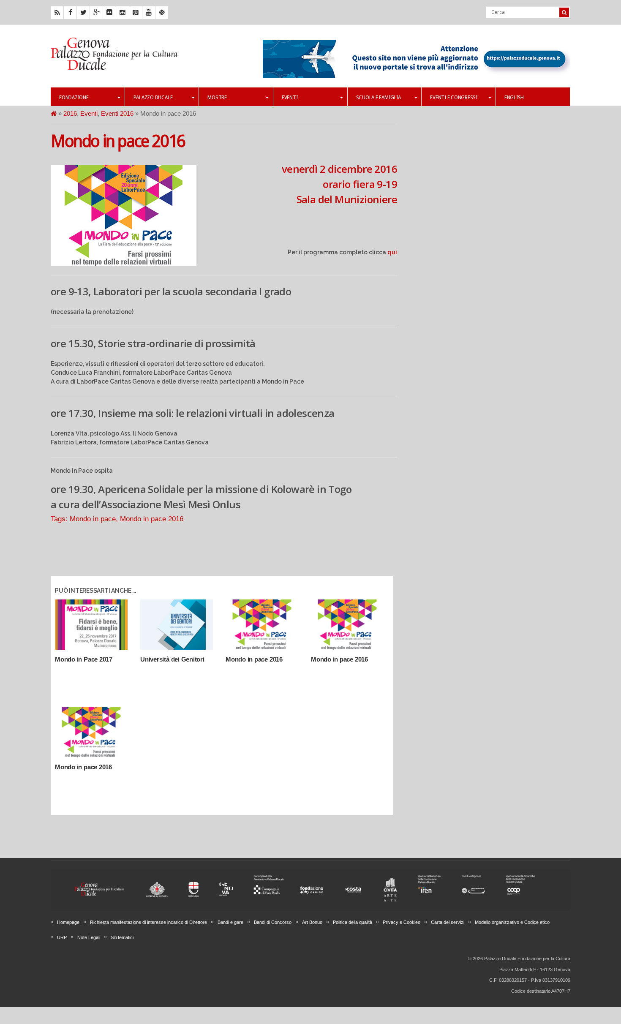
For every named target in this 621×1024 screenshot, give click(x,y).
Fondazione (74, 98)
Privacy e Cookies (401, 922)
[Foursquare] (161, 12)
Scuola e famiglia (378, 98)
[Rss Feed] (57, 12)
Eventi (290, 98)
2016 (70, 113)
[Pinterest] (135, 12)
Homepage (68, 922)
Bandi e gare (230, 922)
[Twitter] (83, 12)
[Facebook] (70, 12)
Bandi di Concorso (272, 922)
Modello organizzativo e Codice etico (512, 922)
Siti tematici (122, 937)
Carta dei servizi (447, 922)
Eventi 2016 (117, 113)
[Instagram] (122, 12)
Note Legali (88, 937)
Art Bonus (312, 922)
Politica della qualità (352, 922)
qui (392, 252)
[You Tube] (148, 12)
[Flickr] (109, 12)
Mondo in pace (93, 519)
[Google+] (96, 12)
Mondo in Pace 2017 (83, 659)
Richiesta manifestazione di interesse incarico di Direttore (148, 922)
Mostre (217, 98)
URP (62, 937)
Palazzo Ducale (153, 98)
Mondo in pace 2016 (118, 141)
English (514, 98)
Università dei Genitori (172, 659)
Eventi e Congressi (453, 98)
